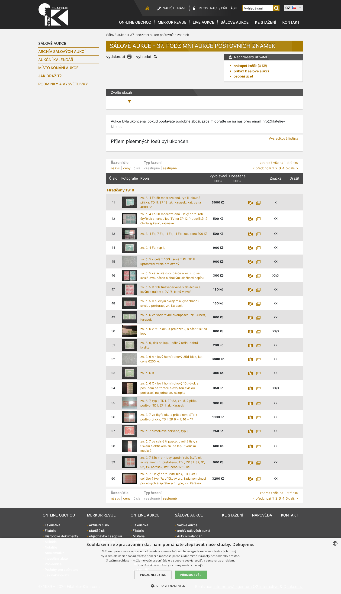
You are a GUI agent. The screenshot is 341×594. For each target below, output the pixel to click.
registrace (209, 8)
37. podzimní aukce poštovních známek (159, 35)
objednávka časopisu (105, 536)
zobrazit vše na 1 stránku (279, 163)
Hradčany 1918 (120, 190)
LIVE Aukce (203, 22)
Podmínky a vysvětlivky (63, 84)
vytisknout (115, 56)
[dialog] (170, 566)
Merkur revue (172, 22)
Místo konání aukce (58, 67)
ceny (127, 168)
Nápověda (262, 515)
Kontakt (291, 22)
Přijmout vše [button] (190, 575)
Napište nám (174, 8)
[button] (170, 585)
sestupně (170, 168)
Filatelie (50, 531)
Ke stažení (265, 22)
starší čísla (97, 531)
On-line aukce (145, 515)
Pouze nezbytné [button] (153, 575)
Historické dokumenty (61, 536)
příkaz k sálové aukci (251, 71)
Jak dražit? (49, 76)
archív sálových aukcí (61, 51)
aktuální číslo (99, 525)
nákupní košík (245, 66)
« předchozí (262, 168)
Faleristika (52, 525)
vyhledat (143, 56)
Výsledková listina (283, 138)
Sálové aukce (235, 22)
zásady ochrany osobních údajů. (181, 565)
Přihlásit (229, 8)
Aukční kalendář (55, 59)
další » (293, 168)
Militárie (139, 536)
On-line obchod (135, 22)
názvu (115, 168)
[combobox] (335, 543)
